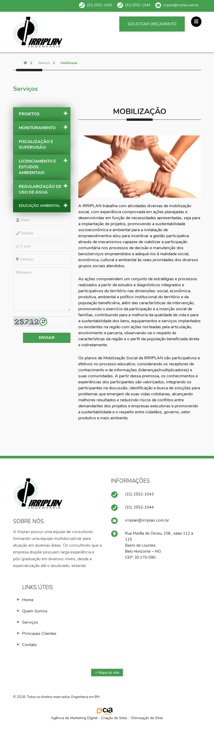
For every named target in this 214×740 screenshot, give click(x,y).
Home (27, 600)
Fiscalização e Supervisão (36, 144)
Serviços (44, 63)
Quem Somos (34, 611)
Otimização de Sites (147, 717)
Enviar (47, 338)
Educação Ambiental (39, 205)
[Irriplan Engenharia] (41, 32)
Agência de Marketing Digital (74, 717)
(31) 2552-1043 (99, 5)
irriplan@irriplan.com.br (181, 5)
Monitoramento (37, 128)
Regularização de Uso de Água (40, 189)
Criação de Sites (114, 717)
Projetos (29, 114)
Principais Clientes (39, 633)
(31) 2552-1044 (137, 5)
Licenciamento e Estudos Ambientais (37, 167)
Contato (29, 645)
